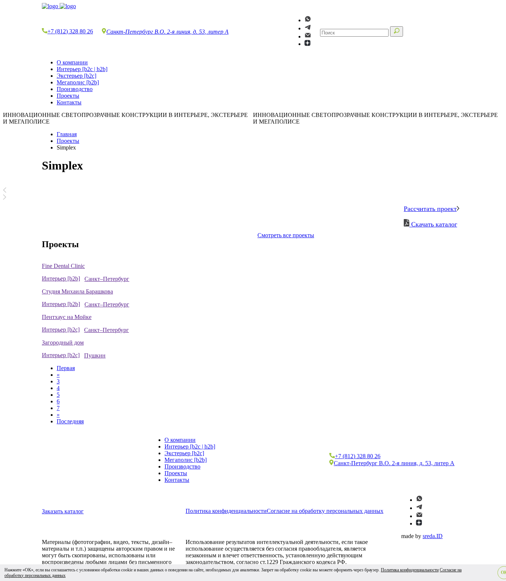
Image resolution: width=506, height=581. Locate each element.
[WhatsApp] (307, 20)
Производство (75, 89)
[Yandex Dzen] (307, 44)
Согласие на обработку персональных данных (325, 511)
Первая (66, 368)
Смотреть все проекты (285, 235)
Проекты (68, 96)
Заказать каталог (63, 511)
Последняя (70, 421)
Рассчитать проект (430, 208)
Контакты (69, 102)
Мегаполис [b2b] (78, 82)
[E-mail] (307, 36)
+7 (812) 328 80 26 (70, 31)
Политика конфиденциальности (226, 511)
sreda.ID (433, 536)
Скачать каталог (433, 224)
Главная (67, 134)
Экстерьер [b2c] (76, 76)
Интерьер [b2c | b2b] (82, 69)
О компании (72, 62)
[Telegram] (307, 28)
